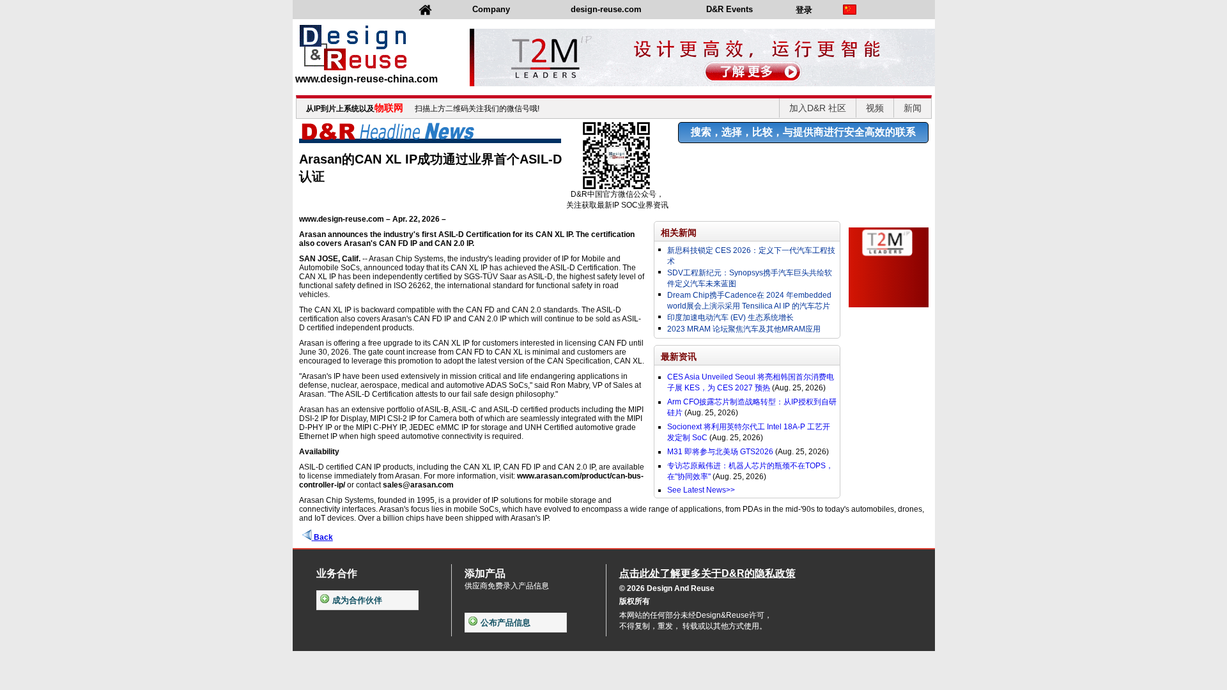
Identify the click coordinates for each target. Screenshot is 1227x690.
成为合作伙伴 (357, 600)
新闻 (913, 108)
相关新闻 (679, 232)
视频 (875, 108)
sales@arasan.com (418, 484)
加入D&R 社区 (817, 108)
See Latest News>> (701, 490)
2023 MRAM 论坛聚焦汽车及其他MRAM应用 (744, 329)
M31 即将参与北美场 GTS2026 (720, 451)
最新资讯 (679, 356)
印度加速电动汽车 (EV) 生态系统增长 (730, 317)
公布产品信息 (505, 622)
